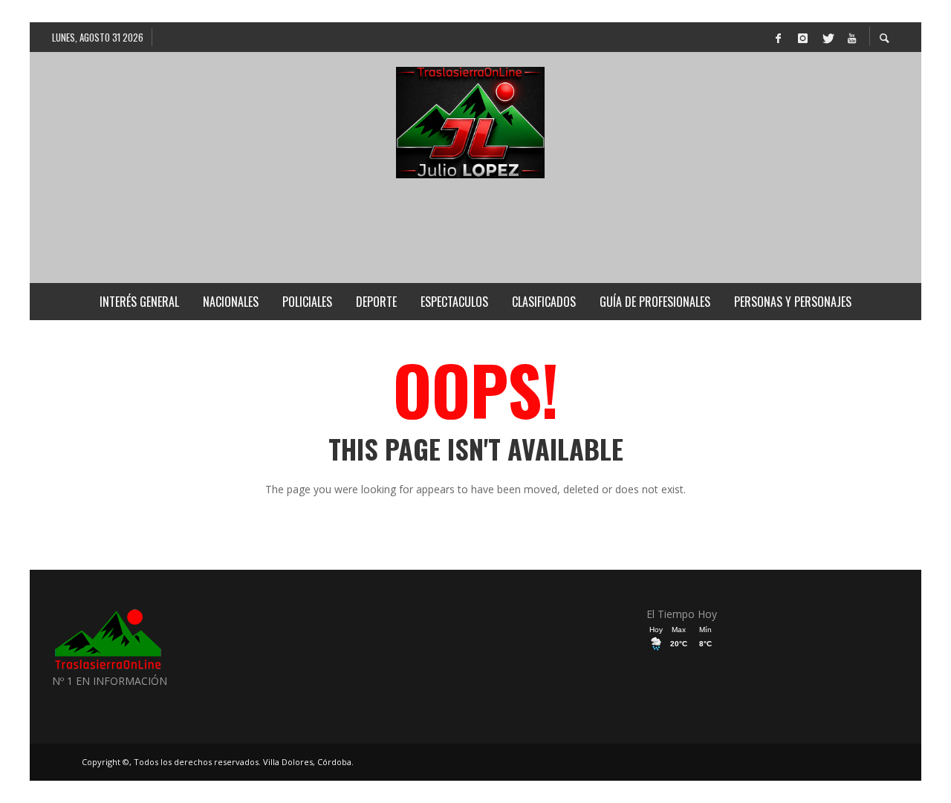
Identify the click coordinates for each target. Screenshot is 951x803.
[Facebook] (778, 37)
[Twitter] (827, 37)
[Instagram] (802, 37)
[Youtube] (851, 37)
